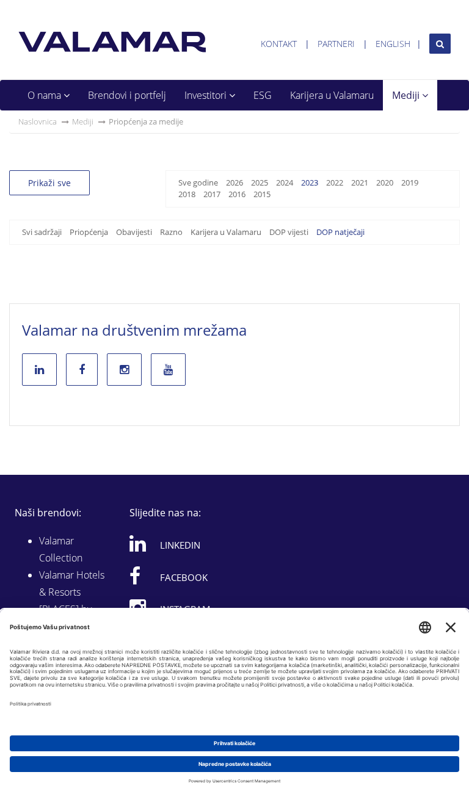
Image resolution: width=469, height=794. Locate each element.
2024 (284, 182)
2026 (234, 182)
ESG (262, 95)
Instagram (185, 609)
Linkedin (180, 545)
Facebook (184, 577)
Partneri (336, 43)
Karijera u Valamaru (332, 95)
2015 (262, 194)
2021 (359, 182)
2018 (186, 194)
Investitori (206, 95)
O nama (45, 95)
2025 (259, 182)
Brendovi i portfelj (127, 95)
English (393, 43)
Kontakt (279, 43)
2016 (236, 194)
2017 (211, 194)
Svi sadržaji (42, 231)
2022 (334, 182)
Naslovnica (37, 121)
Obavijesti (134, 231)
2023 (309, 182)
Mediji (407, 95)
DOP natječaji (340, 231)
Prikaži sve (49, 183)
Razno (171, 231)
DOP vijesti (288, 231)
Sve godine (198, 182)
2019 (409, 182)
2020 (384, 182)
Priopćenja (89, 231)
